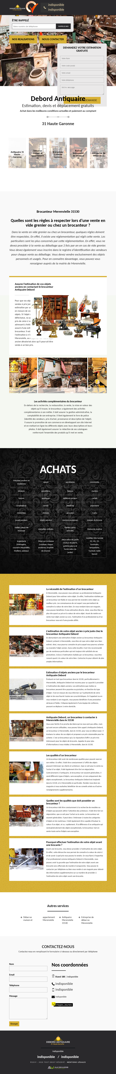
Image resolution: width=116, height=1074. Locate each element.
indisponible (56, 5)
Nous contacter (53, 39)
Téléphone (14, 985)
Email (11, 975)
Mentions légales (76, 1062)
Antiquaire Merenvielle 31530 (67, 920)
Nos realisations (23, 39)
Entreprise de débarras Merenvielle (87, 920)
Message (13, 996)
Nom (11, 964)
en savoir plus (38, 174)
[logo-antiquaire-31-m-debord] (17, 7)
